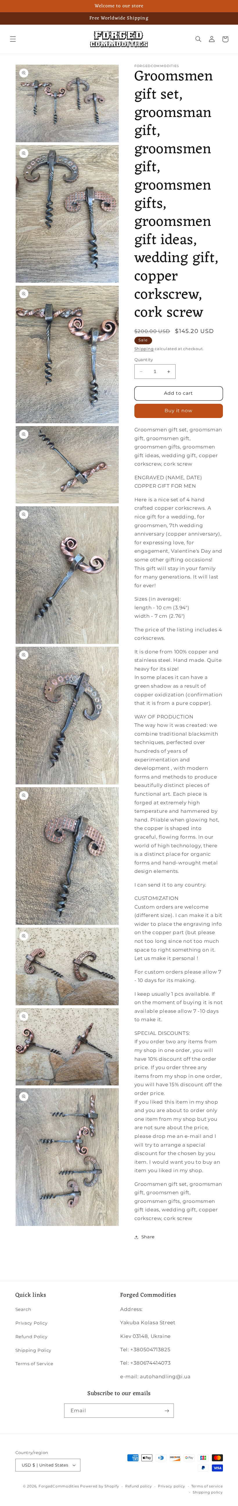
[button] (12, 39)
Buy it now (179, 410)
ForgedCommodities (59, 1486)
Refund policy (138, 1486)
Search (23, 1309)
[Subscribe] (167, 1411)
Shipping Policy (33, 1350)
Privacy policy (171, 1486)
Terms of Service (34, 1363)
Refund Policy (31, 1336)
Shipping (144, 349)
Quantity (143, 359)
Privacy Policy (31, 1323)
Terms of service (207, 1486)
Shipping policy (208, 1492)
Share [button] (148, 1237)
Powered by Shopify (99, 1486)
